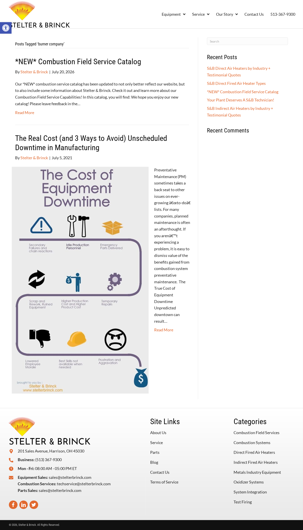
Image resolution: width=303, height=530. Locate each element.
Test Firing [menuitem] (243, 501)
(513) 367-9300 (48, 459)
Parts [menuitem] (154, 452)
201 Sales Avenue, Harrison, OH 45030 (51, 450)
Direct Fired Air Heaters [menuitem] (254, 452)
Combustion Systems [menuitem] (252, 442)
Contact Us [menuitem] (159, 472)
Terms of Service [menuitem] (164, 482)
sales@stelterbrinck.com (70, 477)
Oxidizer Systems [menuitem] (249, 482)
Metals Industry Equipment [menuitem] (257, 472)
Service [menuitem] (156, 442)
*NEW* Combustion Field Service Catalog (78, 61)
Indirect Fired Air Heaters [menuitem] (256, 462)
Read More (24, 112)
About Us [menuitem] (158, 432)
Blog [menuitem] (154, 462)
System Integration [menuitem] (250, 491)
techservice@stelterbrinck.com (84, 483)
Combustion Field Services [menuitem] (256, 432)
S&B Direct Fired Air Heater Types (236, 83)
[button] (6, 28)
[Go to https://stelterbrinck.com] (54, 14)
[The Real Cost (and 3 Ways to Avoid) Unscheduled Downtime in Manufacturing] (80, 279)
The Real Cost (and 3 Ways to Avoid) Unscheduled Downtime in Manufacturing (91, 143)
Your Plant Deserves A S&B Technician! (240, 99)
